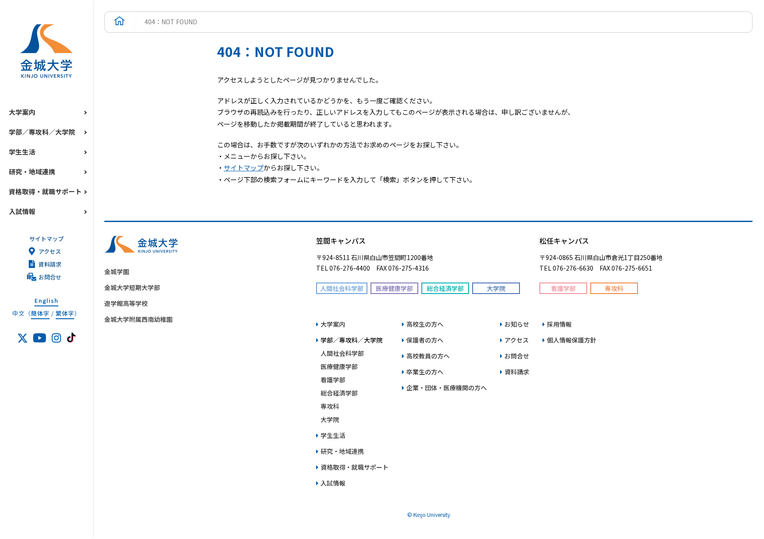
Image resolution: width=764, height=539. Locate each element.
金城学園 (116, 271)
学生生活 (22, 151)
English (46, 300)
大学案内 (22, 112)
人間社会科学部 (342, 353)
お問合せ (49, 277)
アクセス (49, 251)
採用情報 (559, 324)
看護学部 (333, 379)
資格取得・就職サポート (45, 191)
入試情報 (22, 211)
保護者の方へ (424, 339)
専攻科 (330, 406)
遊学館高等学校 (126, 303)
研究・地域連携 (32, 171)
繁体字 (65, 313)
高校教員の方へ (428, 355)
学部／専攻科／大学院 (42, 131)
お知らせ (516, 324)
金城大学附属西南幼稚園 (138, 319)
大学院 (330, 419)
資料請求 (49, 264)
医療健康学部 (339, 366)
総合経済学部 (339, 392)
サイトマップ (46, 238)
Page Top (720, 298)
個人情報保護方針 (571, 339)
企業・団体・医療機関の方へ (446, 387)
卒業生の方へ (424, 371)
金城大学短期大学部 (132, 287)
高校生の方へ (424, 324)
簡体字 (40, 313)
